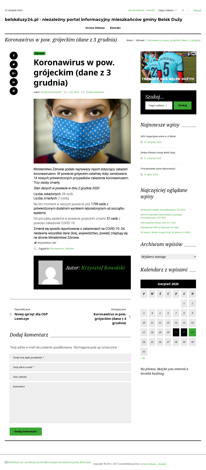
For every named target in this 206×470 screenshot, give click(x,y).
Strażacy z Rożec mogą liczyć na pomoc (161, 232)
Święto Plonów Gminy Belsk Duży (157, 152)
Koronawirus (57, 248)
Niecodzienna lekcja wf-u (153, 222)
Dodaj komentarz (95, 92)
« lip (142, 358)
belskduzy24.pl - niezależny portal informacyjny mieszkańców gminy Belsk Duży (93, 19)
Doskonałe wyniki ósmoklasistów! (158, 209)
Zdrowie (140, 40)
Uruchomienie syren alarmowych (157, 168)
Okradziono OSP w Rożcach (154, 227)
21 (176, 332)
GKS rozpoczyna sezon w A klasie (158, 136)
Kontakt (150, 10)
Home (129, 40)
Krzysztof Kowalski (51, 92)
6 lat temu (73, 92)
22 (184, 332)
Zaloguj (197, 10)
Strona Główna (136, 10)
